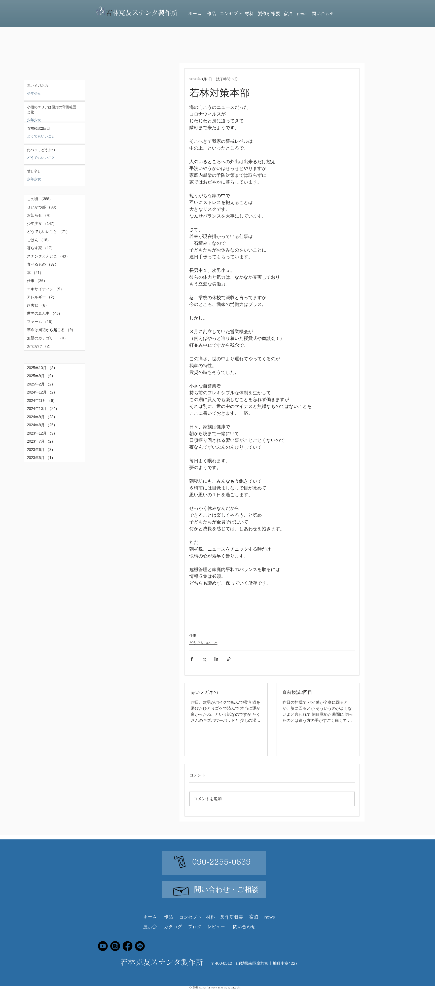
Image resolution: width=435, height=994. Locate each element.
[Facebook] (127, 946)
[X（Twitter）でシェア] (204, 659)
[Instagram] (115, 946)
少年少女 (34, 93)
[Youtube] (103, 946)
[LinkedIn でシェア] (216, 659)
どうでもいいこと (41, 136)
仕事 (192, 635)
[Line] (140, 946)
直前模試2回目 (297, 692)
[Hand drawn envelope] (181, 890)
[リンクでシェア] (228, 659)
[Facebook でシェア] (191, 659)
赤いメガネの (204, 692)
